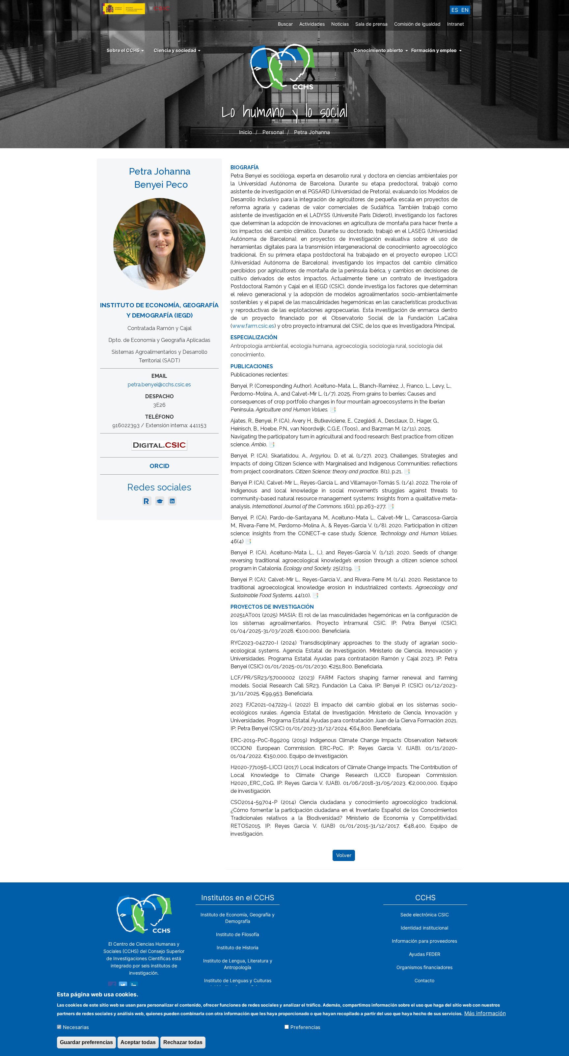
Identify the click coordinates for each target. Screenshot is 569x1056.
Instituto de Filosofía (237, 934)
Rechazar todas (183, 1042)
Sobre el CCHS (124, 50)
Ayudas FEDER (424, 954)
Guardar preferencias (86, 1042)
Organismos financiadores (424, 967)
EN (465, 10)
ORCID (159, 465)
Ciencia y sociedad (175, 50)
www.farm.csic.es (253, 326)
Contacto (424, 980)
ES (454, 10)
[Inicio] (284, 66)
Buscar (285, 24)
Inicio (245, 132)
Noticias (340, 24)
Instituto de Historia (237, 947)
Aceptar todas (138, 1042)
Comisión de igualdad (417, 24)
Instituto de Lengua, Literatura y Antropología (237, 964)
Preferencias (305, 1027)
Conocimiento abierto (378, 50)
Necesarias (76, 1027)
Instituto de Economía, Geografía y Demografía (238, 918)
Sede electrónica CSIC (424, 914)
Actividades (312, 24)
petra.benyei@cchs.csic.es (159, 384)
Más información (485, 1013)
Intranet (455, 24)
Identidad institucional (424, 928)
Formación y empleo (434, 50)
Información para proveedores (424, 941)
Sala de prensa (371, 24)
